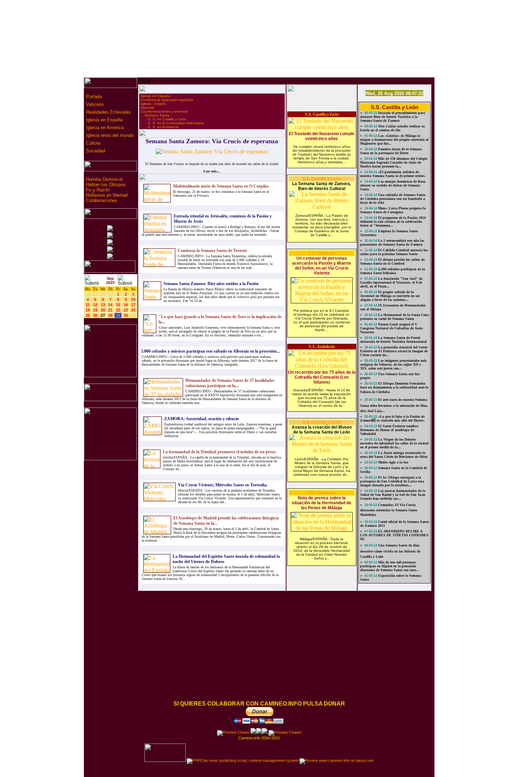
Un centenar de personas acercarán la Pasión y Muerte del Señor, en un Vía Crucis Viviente (321, 266)
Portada (93, 96)
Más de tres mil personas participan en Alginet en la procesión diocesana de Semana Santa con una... (389, 566)
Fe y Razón (98, 189)
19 (95, 310)
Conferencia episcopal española (167, 100)
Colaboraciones (101, 200)
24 (133, 310)
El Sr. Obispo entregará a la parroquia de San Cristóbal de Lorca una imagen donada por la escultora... (392, 481)
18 (88, 310)
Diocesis (147, 107)
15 (118, 305)
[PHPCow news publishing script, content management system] (242, 760)
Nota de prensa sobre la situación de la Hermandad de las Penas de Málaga (321, 502)
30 (126, 315)
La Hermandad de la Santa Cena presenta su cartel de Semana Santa (394, 317)
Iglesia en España (104, 119)
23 (126, 310)
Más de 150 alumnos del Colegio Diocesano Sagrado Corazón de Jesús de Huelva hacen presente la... (393, 162)
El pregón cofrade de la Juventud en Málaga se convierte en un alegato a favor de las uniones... (390, 296)
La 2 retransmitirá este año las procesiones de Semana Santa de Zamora (392, 242)
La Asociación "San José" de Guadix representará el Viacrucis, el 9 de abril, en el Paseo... (391, 282)
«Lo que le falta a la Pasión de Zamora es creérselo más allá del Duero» (392, 418)
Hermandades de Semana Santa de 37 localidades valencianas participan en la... (230, 383)
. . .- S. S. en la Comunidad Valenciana (172, 123)
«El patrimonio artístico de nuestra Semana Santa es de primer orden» (393, 174)
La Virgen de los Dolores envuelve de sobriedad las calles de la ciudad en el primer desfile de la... (394, 443)
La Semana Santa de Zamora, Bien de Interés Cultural (321, 186)
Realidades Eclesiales (108, 112)
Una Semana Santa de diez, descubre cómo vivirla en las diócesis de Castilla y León (390, 550)
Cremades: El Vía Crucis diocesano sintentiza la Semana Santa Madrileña (388, 510)
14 (110, 305)
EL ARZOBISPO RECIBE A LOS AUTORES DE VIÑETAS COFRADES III (394, 535)
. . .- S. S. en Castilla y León (163, 119)
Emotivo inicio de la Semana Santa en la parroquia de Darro (391, 151)
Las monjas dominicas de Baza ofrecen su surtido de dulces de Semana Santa (392, 185)
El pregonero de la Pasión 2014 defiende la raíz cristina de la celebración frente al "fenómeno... (393, 221)
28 (110, 315)
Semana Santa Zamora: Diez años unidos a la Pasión (211, 283)
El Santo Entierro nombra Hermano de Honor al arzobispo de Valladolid (389, 430)
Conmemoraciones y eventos (164, 111)
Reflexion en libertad (107, 195)
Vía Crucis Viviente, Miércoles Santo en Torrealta (222, 484)
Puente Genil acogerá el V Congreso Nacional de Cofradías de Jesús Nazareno (391, 328)
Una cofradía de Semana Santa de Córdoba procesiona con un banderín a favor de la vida (392, 198)
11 (88, 305)
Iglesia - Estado (153, 104)
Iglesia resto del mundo (109, 135)
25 (88, 315)
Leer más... (211, 171)
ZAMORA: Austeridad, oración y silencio (201, 418)
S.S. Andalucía (321, 253)
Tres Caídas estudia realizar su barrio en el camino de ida (392, 128)
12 (95, 305)
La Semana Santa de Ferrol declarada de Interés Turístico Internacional (393, 339)
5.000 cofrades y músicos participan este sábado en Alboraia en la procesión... (210, 351)
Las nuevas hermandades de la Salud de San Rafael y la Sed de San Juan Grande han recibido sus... (392, 494)
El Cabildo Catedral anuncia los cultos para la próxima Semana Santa (394, 252)
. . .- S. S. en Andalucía (160, 127)
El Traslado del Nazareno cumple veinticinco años (321, 136)
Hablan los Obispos (106, 184)
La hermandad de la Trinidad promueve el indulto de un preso (219, 451)
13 (103, 305)
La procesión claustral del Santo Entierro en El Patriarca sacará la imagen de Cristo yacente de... (394, 351)
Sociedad (95, 150)
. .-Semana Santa (155, 115)
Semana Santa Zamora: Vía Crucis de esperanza (212, 141)
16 (126, 305)
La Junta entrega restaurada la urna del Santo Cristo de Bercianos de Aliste (393, 455)
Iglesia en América (104, 127)
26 (95, 315)
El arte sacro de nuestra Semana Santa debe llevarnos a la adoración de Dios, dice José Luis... (394, 405)
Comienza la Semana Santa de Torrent (212, 250)
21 (110, 310)
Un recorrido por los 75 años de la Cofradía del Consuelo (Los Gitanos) (322, 377)
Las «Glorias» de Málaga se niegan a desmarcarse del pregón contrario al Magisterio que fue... (394, 139)
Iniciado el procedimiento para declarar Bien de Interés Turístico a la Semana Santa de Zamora (392, 116)
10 (133, 299)
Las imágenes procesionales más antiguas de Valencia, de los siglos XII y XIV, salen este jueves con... (393, 364)
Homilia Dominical (104, 179)
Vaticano (94, 104)
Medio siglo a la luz (392, 462)
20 (103, 310)
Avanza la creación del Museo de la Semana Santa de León (322, 430)
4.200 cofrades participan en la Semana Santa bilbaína (392, 271)
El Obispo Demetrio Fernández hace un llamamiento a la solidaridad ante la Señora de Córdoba (394, 387)
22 (118, 310)
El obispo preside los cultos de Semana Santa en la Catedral (392, 261)
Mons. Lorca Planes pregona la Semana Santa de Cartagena (393, 210)
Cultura (92, 143)
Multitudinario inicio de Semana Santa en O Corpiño (221, 186)
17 (133, 305)
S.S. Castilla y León (322, 114)
